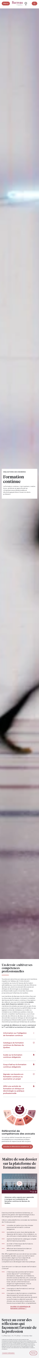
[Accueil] (19, 3)
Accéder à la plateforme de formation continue (20, 1307)
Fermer (33, 1353)
